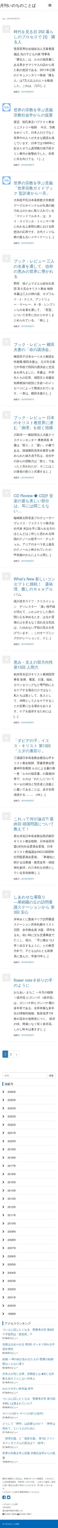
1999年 (12, 1314)
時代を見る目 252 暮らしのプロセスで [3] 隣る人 (34, 36)
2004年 (12, 1273)
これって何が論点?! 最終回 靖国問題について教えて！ (34, 824)
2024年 (12, 1108)
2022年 (12, 1125)
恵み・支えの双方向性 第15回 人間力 (33, 664)
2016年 (12, 1174)
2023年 (12, 1116)
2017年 (12, 1166)
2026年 (12, 1092)
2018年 (12, 1157)
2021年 (12, 1133)
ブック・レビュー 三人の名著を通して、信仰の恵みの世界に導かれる (34, 268)
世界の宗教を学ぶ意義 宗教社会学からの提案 (33, 112)
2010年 (12, 1223)
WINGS (21, 1481)
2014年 (12, 1190)
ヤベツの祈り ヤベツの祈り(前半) (23, 1413)
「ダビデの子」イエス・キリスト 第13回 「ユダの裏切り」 (32, 745)
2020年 (12, 1141)
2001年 (12, 1297)
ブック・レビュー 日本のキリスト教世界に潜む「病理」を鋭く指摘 (34, 422)
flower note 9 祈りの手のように (33, 982)
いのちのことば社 (11, 1523)
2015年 (12, 1182)
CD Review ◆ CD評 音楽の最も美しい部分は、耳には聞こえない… (33, 503)
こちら (32, 1491)
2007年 (12, 1248)
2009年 (12, 1231)
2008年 (12, 1240)
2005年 (12, 1264)
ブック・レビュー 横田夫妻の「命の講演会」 (34, 346)
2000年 (12, 1306)
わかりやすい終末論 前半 (17, 1388)
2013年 (12, 1199)
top (3, 18)
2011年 (12, 1215)
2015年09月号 (27, 91)
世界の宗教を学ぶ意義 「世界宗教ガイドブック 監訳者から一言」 (33, 188)
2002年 (12, 1289)
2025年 (12, 1100)
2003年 (12, 1281)
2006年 (12, 1256)
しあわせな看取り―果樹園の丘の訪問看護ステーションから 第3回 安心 (34, 904)
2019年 (12, 1149)
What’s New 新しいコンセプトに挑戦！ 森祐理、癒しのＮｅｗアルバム (34, 586)
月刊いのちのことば (18, 5)
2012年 (12, 1207)
